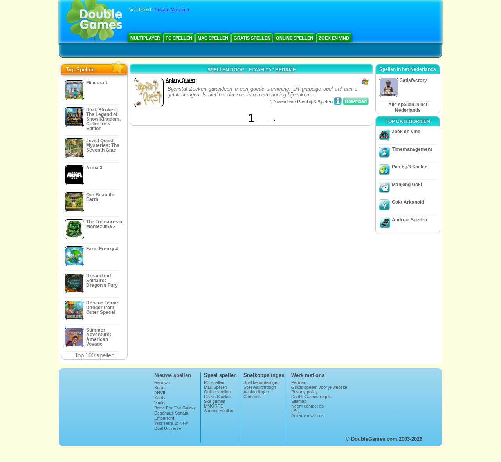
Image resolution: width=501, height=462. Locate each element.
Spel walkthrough (259, 387)
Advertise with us (307, 415)
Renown (162, 382)
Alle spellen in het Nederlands (407, 107)
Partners (299, 382)
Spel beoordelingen (261, 382)
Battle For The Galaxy (175, 408)
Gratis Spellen (252, 38)
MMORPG (214, 406)
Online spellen (294, 38)
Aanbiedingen (256, 392)
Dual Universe (167, 428)
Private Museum (172, 10)
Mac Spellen (213, 38)
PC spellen (179, 38)
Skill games (214, 401)
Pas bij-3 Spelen (315, 102)
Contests (252, 396)
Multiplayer (145, 38)
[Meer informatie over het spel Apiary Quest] (338, 101)
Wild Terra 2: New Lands (171, 425)
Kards (160, 397)
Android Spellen (409, 220)
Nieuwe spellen (172, 375)
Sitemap (298, 401)
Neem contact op (307, 406)
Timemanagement (412, 149)
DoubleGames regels (311, 396)
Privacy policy (304, 392)
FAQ (295, 410)
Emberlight (164, 418)
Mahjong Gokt (407, 184)
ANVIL (160, 392)
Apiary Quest (180, 80)
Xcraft (160, 387)
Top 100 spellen (94, 355)
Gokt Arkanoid (408, 202)
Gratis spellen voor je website (319, 387)
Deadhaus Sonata (171, 413)
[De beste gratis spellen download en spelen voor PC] (94, 21)
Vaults (160, 402)
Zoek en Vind (334, 38)
